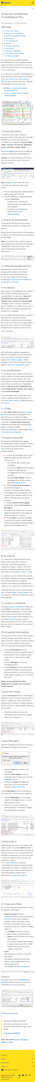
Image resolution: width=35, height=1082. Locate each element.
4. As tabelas (9, 38)
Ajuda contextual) (18, 787)
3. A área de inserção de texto (15, 36)
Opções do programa (21, 966)
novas (7, 403)
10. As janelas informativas (13, 53)
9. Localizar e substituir (12, 51)
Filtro (9, 919)
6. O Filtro (7, 43)
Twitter (17, 1040)
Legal (2, 1075)
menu (9, 151)
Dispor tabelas (13, 400)
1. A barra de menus (11, 31)
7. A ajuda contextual (11, 46)
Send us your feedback (12, 1033)
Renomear (12, 619)
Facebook (24, 1040)
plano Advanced (12, 863)
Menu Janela (12, 183)
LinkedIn (4, 1042)
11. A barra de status (11, 56)
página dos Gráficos (20, 875)
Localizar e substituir (15, 607)
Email (11, 1042)
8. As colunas (9, 48)
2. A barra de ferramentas (13, 33)
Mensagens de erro (19, 483)
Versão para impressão (9, 1013)
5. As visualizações (11, 41)
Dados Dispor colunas (23, 572)
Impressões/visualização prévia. (18, 365)
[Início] (7, 3)
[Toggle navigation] (32, 3)
